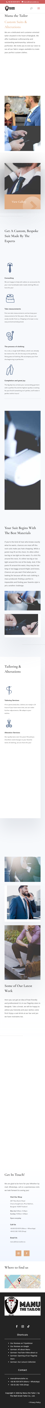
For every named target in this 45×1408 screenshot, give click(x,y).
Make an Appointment (19, 252)
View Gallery (15, 1025)
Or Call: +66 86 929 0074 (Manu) (20, 73)
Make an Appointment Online (19, 64)
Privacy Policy (35, 1402)
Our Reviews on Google (19, 1346)
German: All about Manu (20, 1349)
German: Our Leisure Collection (23, 1362)
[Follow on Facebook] (27, 1253)
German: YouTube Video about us (23, 1352)
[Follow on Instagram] (18, 1253)
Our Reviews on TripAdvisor (21, 1343)
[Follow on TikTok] (28, 1326)
